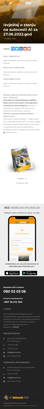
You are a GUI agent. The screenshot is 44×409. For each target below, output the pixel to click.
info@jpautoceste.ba (14, 352)
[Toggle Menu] (41, 4)
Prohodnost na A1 (11, 132)
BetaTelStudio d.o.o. (20, 405)
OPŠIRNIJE (16, 327)
